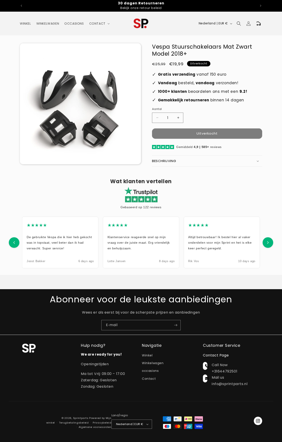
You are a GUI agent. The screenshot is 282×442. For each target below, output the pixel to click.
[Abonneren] (175, 325)
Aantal (157, 109)
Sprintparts (81, 418)
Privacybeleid (102, 422)
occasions (150, 371)
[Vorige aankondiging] (21, 6)
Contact (149, 378)
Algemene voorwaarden (95, 427)
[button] (99, 23)
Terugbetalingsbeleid (74, 422)
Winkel (147, 355)
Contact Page (216, 355)
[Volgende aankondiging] (260, 6)
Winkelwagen (153, 363)
